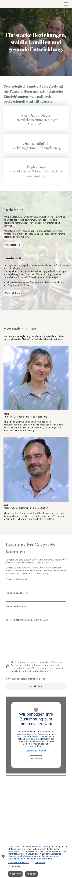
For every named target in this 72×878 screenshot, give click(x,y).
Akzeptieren (36, 758)
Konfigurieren (14, 866)
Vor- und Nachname (17, 579)
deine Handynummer (17, 606)
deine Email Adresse (17, 593)
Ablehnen (31, 874)
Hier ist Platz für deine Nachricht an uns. (27, 620)
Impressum (40, 862)
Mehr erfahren (12, 245)
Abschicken (36, 686)
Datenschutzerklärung (36, 751)
